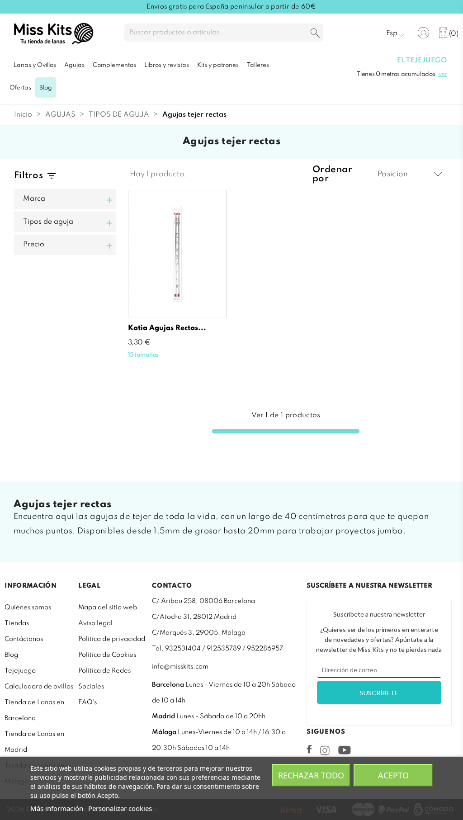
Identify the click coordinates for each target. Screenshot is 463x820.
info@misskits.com (180, 667)
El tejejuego (422, 60)
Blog (11, 655)
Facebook (309, 749)
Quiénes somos (28, 607)
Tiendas (17, 623)
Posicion (393, 174)
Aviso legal (95, 623)
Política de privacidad (111, 639)
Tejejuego (20, 671)
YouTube (344, 749)
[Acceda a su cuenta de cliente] (423, 32)
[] (315, 33)
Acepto (393, 775)
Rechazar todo (311, 775)
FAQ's (87, 702)
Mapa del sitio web (107, 607)
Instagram (325, 750)
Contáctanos (24, 639)
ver (443, 74)
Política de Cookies (107, 655)
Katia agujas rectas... (167, 328)
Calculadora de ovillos (39, 686)
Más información (56, 808)
